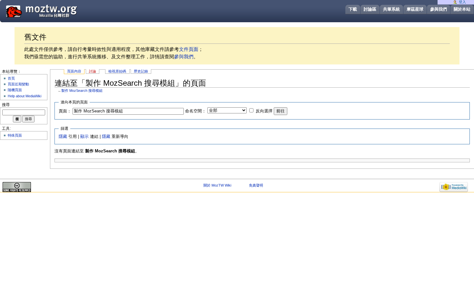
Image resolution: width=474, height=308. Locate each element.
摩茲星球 (415, 9)
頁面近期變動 (18, 84)
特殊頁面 (15, 135)
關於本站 (462, 9)
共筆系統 (391, 9)
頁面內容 (74, 71)
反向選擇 (264, 111)
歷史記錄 (141, 71)
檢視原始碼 (117, 71)
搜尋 (6, 105)
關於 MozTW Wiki (217, 185)
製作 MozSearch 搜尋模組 (82, 90)
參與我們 (438, 9)
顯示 (84, 136)
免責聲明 (256, 185)
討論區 (370, 9)
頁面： (65, 111)
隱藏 (63, 136)
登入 (462, 2)
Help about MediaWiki (24, 96)
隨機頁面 (15, 90)
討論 (92, 71)
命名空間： (195, 111)
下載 (353, 9)
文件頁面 (188, 49)
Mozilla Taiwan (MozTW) (57, 10)
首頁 (11, 78)
